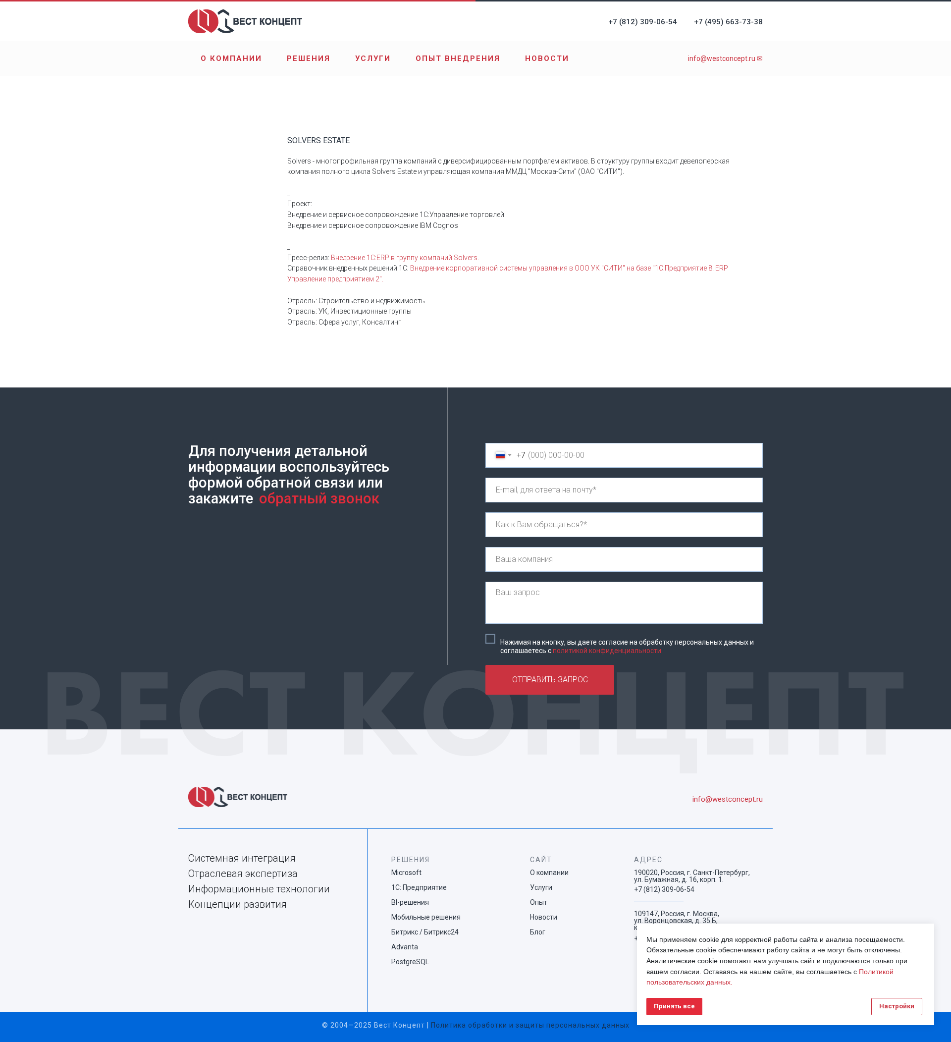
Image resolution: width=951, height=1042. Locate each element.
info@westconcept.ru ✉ (725, 58)
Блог (537, 932)
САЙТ (541, 860)
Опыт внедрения (458, 58)
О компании (231, 58)
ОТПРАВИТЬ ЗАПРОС (550, 679)
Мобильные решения (426, 917)
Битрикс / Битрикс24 (425, 932)
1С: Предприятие (419, 887)
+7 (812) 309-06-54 (642, 21)
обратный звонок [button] (319, 498)
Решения (308, 58)
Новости (547, 58)
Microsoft (406, 873)
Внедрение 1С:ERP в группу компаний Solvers (404, 258)
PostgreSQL (410, 962)
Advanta (404, 947)
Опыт (538, 902)
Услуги (373, 58)
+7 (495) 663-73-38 (728, 21)
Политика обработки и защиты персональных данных (530, 1025)
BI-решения (410, 902)
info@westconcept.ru (727, 799)
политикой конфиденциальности (607, 651)
